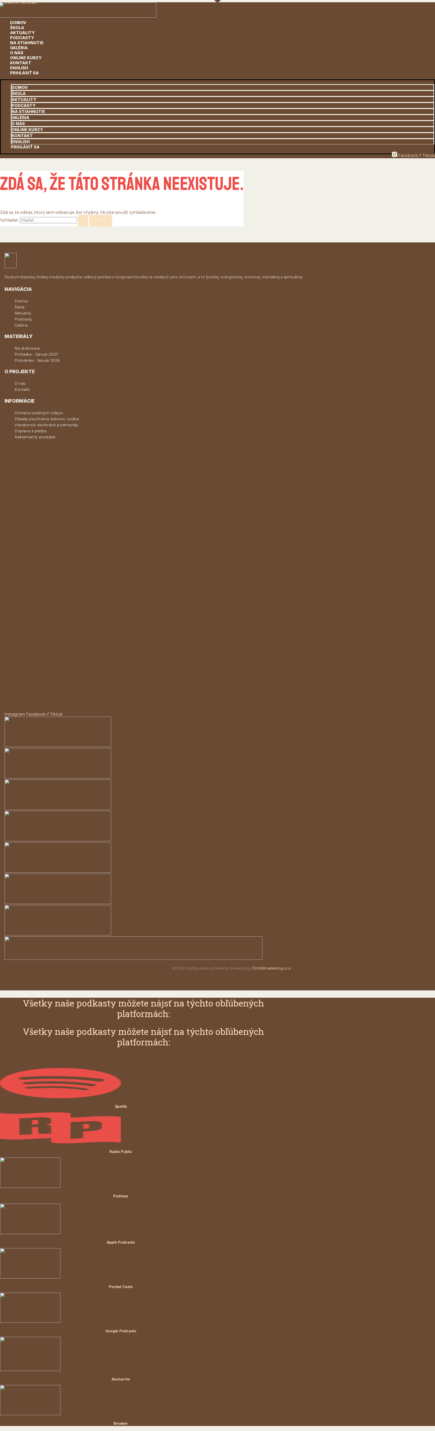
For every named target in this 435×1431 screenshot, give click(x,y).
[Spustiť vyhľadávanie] (83, 220)
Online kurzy (26, 57)
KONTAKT (20, 62)
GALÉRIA (19, 47)
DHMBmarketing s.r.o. (272, 968)
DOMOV (18, 22)
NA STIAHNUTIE (27, 42)
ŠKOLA (17, 27)
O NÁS (16, 52)
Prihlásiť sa (24, 72)
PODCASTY (22, 37)
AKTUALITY (22, 32)
